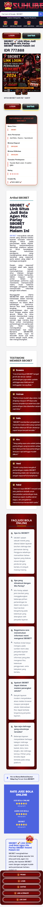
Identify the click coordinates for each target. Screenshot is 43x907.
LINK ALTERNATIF (23, 894)
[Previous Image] (4, 73)
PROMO (23, 874)
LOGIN (12, 36)
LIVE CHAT (22, 900)
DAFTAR (31, 36)
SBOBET (13, 236)
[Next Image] (39, 73)
